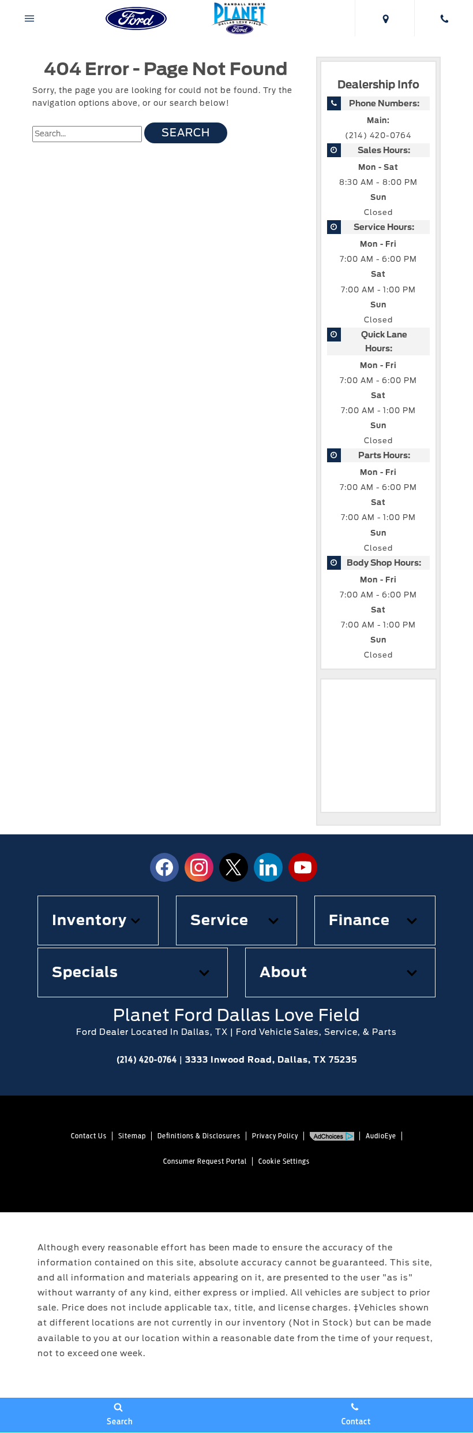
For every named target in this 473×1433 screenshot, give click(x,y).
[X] (233, 867)
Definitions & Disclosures (199, 1135)
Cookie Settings (284, 1161)
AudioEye (381, 1135)
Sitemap (132, 1135)
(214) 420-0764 (378, 135)
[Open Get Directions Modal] (384, 18)
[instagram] (199, 867)
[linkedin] (268, 867)
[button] (98, 920)
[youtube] (302, 867)
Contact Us (89, 1135)
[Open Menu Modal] (29, 18)
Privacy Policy (275, 1135)
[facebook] (164, 867)
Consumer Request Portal (205, 1161)
